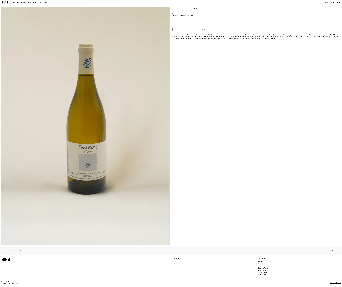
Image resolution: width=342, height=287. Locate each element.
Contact (260, 264)
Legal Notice (262, 270)
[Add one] (179, 23)
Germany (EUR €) (334, 282)
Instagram (175, 258)
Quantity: (175, 20)
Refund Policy (262, 272)
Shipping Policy (263, 268)
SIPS (7, 281)
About (260, 262)
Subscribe (335, 251)
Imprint (260, 266)
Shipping (182, 15)
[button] (332, 2)
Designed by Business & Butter (9, 283)
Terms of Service (263, 274)
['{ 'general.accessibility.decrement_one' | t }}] (173, 23)
